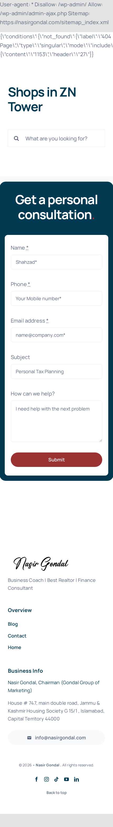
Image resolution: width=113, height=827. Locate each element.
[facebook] (36, 779)
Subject (20, 357)
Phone (20, 284)
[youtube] (66, 779)
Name (20, 247)
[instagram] (46, 779)
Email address (30, 320)
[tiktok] (56, 779)
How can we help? (33, 393)
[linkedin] (76, 779)
